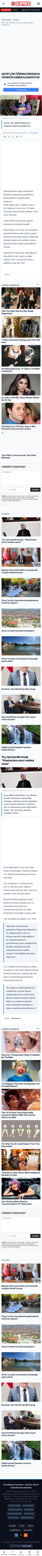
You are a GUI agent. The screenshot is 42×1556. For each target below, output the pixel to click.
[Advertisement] (21, 48)
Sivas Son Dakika (14, 1505)
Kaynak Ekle (22, 90)
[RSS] (26, 1535)
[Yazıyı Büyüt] (5, 137)
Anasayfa (7, 20)
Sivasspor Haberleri (15, 1509)
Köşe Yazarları (29, 1513)
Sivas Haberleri (28, 1505)
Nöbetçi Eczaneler (27, 1517)
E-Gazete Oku (13, 1517)
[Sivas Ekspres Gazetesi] (21, 4)
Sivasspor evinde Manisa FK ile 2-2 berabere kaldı (32, 10)
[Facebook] (21, 137)
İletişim (30, 1526)
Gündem (16, 20)
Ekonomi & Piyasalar (14, 1513)
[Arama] (3, 4)
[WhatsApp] (13, 137)
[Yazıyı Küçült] (9, 137)
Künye (22, 1526)
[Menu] (38, 4)
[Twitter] (21, 1535)
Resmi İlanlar (29, 1509)
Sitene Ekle (28, 1530)
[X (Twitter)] (17, 137)
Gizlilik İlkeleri (15, 1530)
